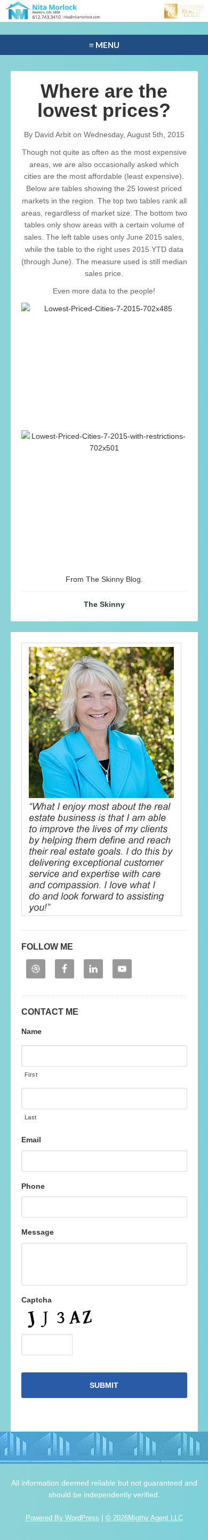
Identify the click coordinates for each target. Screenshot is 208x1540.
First (31, 1074)
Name (31, 1031)
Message (37, 1232)
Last (31, 1117)
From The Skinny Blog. (104, 579)
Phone (33, 1186)
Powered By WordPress (62, 1518)
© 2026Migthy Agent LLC (144, 1518)
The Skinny (104, 604)
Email (31, 1139)
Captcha (36, 1300)
